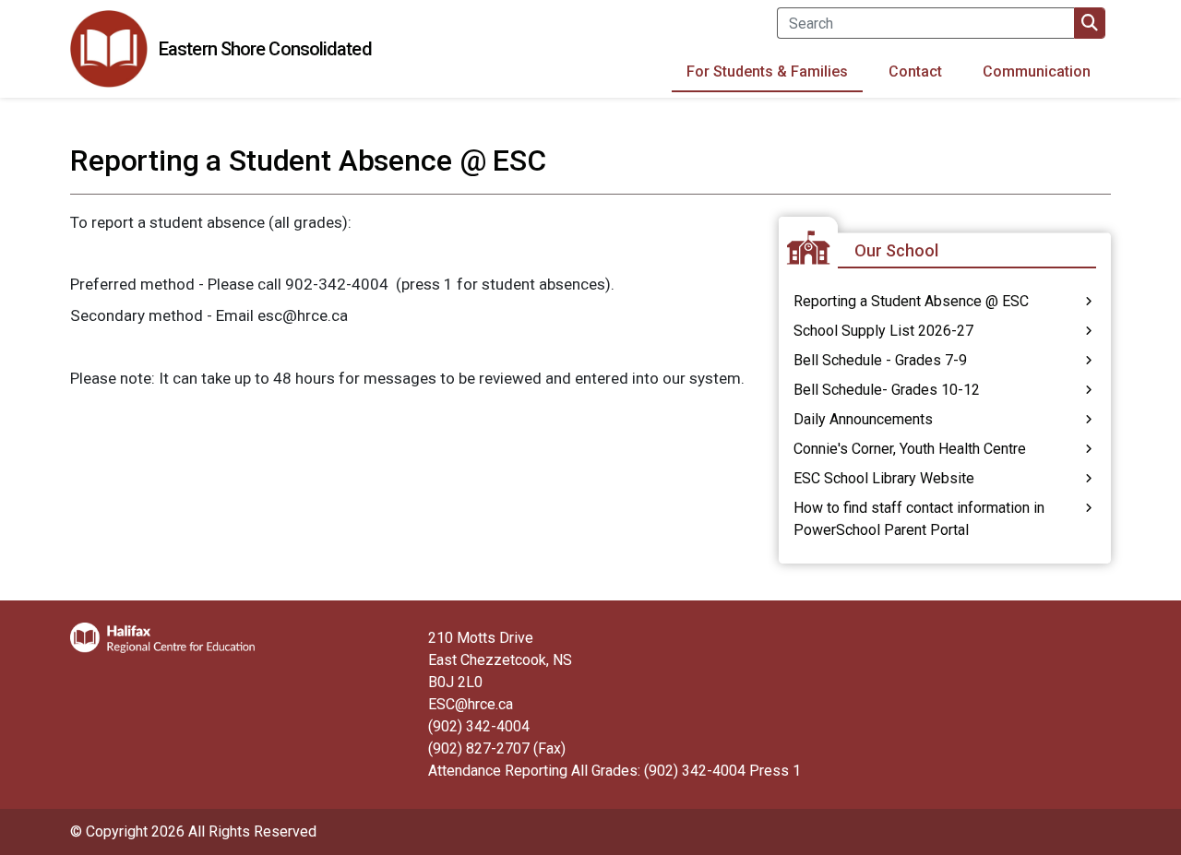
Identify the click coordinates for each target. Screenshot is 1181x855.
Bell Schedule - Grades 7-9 (880, 360)
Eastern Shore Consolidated (265, 49)
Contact (915, 71)
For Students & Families (767, 71)
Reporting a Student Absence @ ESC (911, 301)
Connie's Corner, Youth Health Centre (909, 448)
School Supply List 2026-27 (883, 330)
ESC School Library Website (883, 478)
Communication (1037, 71)
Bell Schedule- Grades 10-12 (886, 389)
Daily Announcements (863, 419)
